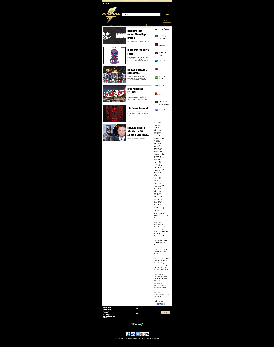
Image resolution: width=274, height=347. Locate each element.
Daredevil (165, 251)
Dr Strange (160, 258)
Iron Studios (160, 280)
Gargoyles (165, 265)
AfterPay (156, 215)
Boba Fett (162, 235)
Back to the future (158, 217)
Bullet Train (157, 240)
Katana (155, 290)
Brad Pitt (163, 238)
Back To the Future (163, 215)
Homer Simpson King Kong (160, 276)
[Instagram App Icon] (160, 304)
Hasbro (158, 269)
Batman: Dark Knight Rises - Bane (162, 226)
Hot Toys (156, 278)
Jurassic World (164, 285)
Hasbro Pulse (164, 269)
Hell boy (161, 274)
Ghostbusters (157, 267)
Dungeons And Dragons (159, 260)
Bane (155, 220)
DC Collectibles (157, 249)
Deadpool (156, 256)
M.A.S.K (161, 296)
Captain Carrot (162, 242)
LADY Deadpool (157, 292)
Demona (167, 256)
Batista (155, 222)
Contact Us (105, 317)
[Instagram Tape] (106, 3)
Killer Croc (167, 290)
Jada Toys (165, 280)
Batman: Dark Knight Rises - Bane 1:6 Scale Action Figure (162, 229)
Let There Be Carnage (159, 294)
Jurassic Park (157, 285)
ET (166, 260)
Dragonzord (167, 258)
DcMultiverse (163, 253)
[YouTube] (111, 3)
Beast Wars (156, 231)
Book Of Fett (157, 238)
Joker (162, 283)
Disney (155, 258)
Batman (160, 222)
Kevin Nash (161, 290)
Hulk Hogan (164, 278)
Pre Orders (105, 312)
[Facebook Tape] (103, 3)
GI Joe (161, 265)
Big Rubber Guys (164, 231)
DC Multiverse (165, 249)
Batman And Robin (158, 224)
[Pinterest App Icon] (164, 304)
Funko (166, 263)
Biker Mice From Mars (159, 233)
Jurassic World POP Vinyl (160, 287)
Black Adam (157, 235)
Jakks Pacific (157, 283)
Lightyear (167, 294)
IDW (155, 280)
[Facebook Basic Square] (158, 304)
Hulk (160, 278)
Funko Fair (156, 265)
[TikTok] (109, 3)
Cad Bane (156, 242)
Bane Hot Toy (160, 220)
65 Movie (156, 213)
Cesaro (155, 244)
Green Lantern (164, 267)
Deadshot (161, 256)
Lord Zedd (156, 296)
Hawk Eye (156, 274)
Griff (155, 269)
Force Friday (161, 263)
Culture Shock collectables (160, 247)
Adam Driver (162, 213)
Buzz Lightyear (163, 240)
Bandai (165, 217)
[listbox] (167, 21)
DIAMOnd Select (158, 251)
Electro (155, 263)
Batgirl (166, 220)
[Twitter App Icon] (162, 304)
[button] (167, 14)
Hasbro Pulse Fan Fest (159, 272)
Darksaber (156, 253)
